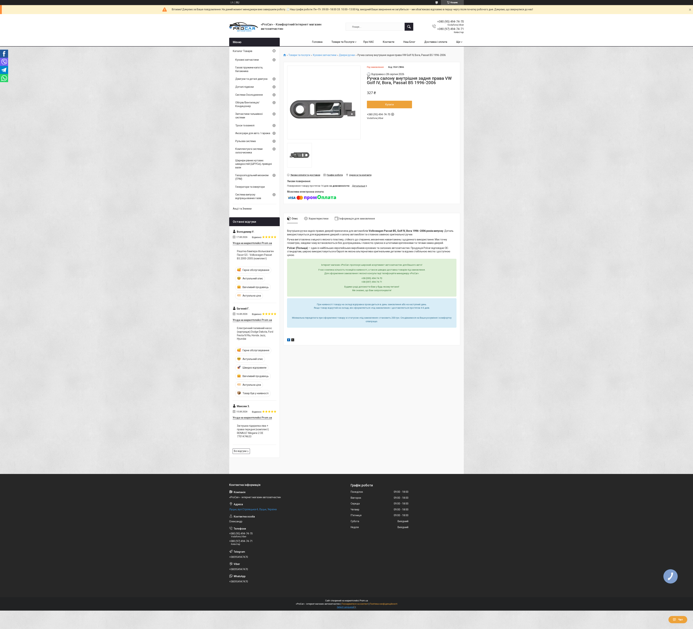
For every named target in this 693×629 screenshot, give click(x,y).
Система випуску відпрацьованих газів (248, 196)
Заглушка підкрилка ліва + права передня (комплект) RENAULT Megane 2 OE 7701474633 (253, 431)
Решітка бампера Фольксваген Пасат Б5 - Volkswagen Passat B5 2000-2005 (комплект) (255, 255)
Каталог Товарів (242, 51)
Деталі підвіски (244, 86)
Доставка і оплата (435, 41)
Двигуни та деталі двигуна (251, 78)
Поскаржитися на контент (355, 604)
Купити (389, 104)
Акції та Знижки (242, 208)
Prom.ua (364, 600)
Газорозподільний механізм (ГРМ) (252, 177)
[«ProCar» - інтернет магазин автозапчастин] (243, 26)
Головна (317, 41)
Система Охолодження (249, 94)
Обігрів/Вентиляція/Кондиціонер (247, 104)
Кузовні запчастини (324, 55)
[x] (292, 340)
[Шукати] (409, 27)
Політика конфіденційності (383, 604)
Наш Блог (409, 41)
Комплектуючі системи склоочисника (249, 150)
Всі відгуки (240, 451)
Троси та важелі (244, 125)
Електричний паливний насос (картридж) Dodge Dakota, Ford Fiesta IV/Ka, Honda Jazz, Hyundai (255, 333)
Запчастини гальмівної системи (249, 115)
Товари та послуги (299, 55)
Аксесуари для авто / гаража (252, 133)
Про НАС (368, 41)
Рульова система (245, 141)
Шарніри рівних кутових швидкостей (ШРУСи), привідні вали (253, 164)
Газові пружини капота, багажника (249, 69)
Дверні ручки (347, 55)
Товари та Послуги (343, 41)
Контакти (388, 41)
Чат (680, 619)
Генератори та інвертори (250, 186)
